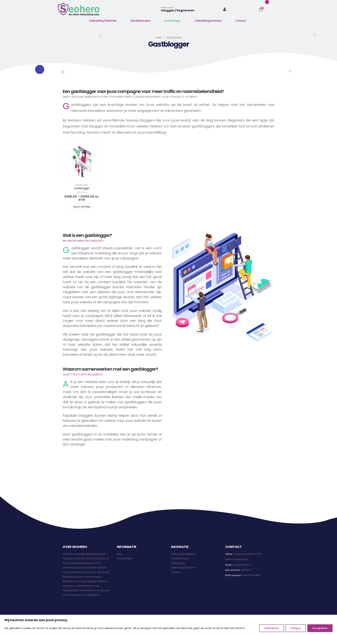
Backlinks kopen (180, 558)
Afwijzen (295, 628)
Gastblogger (173, 20)
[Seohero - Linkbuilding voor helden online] (78, 9)
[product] (82, 162)
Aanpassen (271, 628)
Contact (241, 20)
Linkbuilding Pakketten (103, 20)
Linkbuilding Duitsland (208, 20)
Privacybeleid (124, 558)
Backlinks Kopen (140, 20)
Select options (81, 206)
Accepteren (320, 628)
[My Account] (225, 9)
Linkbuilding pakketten (183, 553)
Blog (119, 553)
